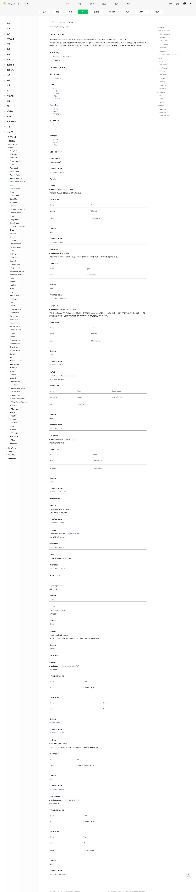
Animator (13, 164)
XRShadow (14, 436)
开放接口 (10, 95)
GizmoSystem (15, 264)
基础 (8, 23)
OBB (11, 302)
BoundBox (14, 202)
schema (55, 111)
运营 (104, 3)
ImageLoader (15, 268)
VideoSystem (15, 381)
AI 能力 (156, 12)
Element (13, 233)
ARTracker (14, 154)
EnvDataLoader (15, 244)
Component (14, 220)
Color (12, 216)
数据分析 (10, 70)
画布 (8, 75)
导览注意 (11, 141)
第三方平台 (11, 121)
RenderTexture (15, 330)
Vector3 (13, 374)
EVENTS (56, 114)
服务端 (96, 12)
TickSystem (14, 364)
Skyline (10, 132)
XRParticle (14, 433)
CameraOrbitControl (17, 209)
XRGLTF (13, 416)
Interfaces (12, 448)
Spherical (13, 354)
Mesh (12, 292)
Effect (12, 230)
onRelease (56, 91)
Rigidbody (14, 443)
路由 (8, 28)
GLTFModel (14, 257)
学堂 (177, 3)
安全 (128, 3)
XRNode (13, 430)
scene (55, 127)
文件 (8, 90)
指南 (45, 12)
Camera (13, 206)
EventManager (15, 247)
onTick (55, 96)
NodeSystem (15, 299)
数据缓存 (10, 65)
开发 (67, 3)
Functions (12, 458)
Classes (11, 148)
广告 (8, 127)
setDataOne (57, 145)
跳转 (8, 34)
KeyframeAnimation (17, 271)
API (83, 12)
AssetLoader (14, 171)
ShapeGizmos (15, 340)
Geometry (13, 261)
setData (55, 142)
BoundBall (13, 199)
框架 (57, 12)
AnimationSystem (16, 161)
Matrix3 (13, 285)
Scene (12, 333)
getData (56, 140)
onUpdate (56, 99)
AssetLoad (14, 168)
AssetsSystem (15, 189)
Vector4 (13, 378)
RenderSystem (15, 326)
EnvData (13, 240)
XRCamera (14, 409)
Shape (12, 337)
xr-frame (52, 27)
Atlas (12, 192)
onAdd (55, 88)
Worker (10, 111)
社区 (170, 3)
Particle (13, 306)
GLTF (12, 251)
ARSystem (14, 151)
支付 (8, 59)
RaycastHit (14, 323)
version (55, 129)
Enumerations (13, 144)
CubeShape (14, 223)
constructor (57, 78)
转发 (8, 44)
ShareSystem (15, 347)
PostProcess (14, 312)
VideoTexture (15, 385)
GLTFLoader (14, 254)
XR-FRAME (11, 137)
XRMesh (13, 426)
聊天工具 (10, 39)
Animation (13, 158)
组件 (70, 12)
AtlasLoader (14, 195)
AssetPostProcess (16, 178)
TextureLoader (15, 361)
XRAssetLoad (15, 395)
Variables (12, 455)
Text (11, 357)
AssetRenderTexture (17, 182)
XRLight (13, 419)
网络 (8, 54)
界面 (8, 49)
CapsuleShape (15, 213)
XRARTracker (15, 392)
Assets (12, 185)
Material (13, 282)
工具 (127, 12)
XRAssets (13, 406)
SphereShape (15, 350)
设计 (92, 3)
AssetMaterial (15, 175)
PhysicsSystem (15, 309)
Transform (13, 368)
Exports (60, 27)
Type (10, 451)
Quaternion (14, 316)
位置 (8, 85)
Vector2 (13, 371)
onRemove (56, 93)
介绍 (79, 3)
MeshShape (14, 295)
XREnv (12, 412)
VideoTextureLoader (17, 388)
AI (8, 106)
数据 (116, 3)
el (53, 124)
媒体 (8, 80)
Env (11, 237)
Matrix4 (13, 288)
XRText (12, 440)
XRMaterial (14, 423)
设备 (8, 101)
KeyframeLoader (16, 275)
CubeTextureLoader (17, 226)
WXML (10, 116)
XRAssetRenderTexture (18, 402)
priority (55, 109)
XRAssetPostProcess (17, 399)
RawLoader (14, 319)
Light (12, 278)
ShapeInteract (15, 344)
